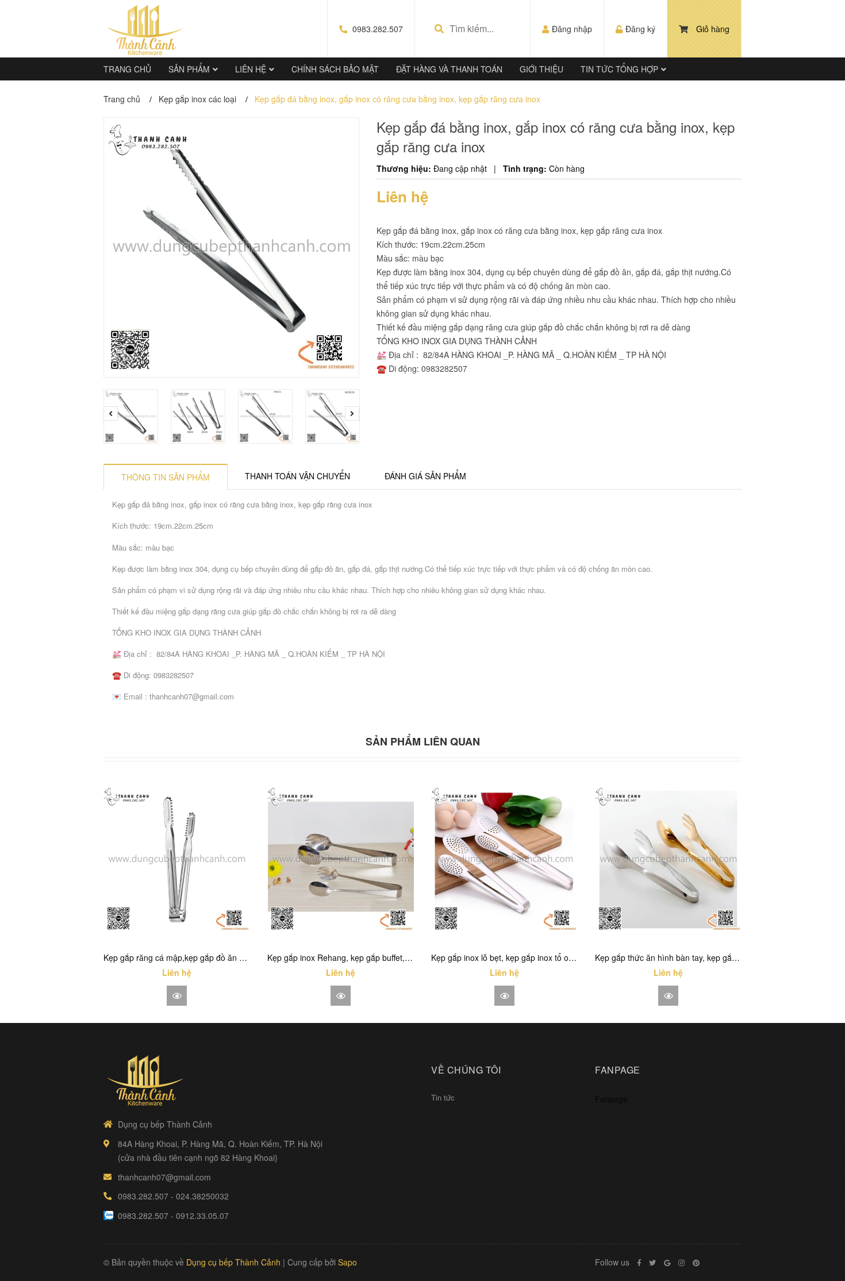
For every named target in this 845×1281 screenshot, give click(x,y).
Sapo (347, 1262)
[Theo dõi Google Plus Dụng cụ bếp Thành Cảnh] (667, 1263)
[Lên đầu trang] (813, 1225)
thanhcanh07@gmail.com (164, 1177)
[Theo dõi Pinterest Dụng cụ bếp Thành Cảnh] (696, 1263)
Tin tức (443, 1097)
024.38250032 (202, 1196)
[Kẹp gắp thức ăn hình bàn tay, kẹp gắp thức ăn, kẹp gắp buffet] (668, 860)
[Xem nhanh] (177, 996)
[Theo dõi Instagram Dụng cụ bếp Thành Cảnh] (681, 1263)
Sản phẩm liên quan (423, 741)
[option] (131, 416)
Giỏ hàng (712, 28)
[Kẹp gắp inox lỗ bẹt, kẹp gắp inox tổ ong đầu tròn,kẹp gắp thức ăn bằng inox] (504, 860)
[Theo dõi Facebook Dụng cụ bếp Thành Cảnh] (639, 1263)
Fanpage (611, 1099)
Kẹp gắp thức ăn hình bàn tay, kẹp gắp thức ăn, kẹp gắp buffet (709, 957)
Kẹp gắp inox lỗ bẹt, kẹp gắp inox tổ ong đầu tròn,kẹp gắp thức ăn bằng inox (570, 957)
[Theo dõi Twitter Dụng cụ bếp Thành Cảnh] (652, 1263)
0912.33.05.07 (202, 1215)
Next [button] (352, 413)
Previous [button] (110, 413)
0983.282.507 (377, 28)
